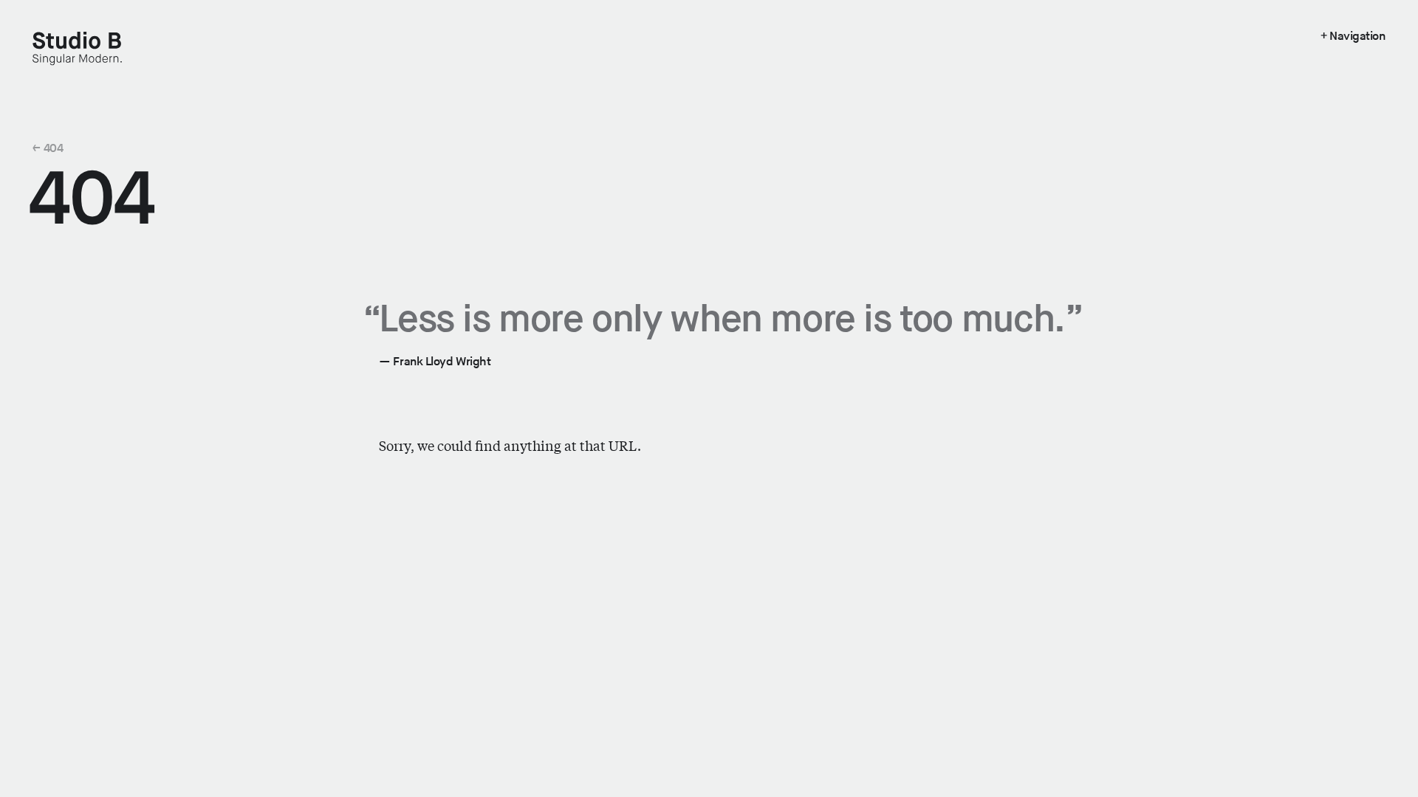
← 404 (47, 148)
